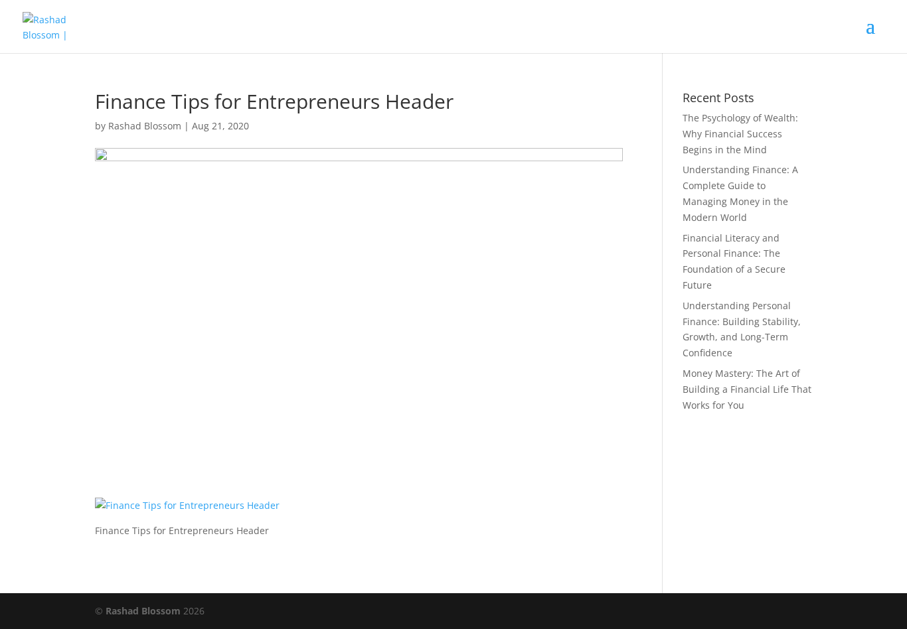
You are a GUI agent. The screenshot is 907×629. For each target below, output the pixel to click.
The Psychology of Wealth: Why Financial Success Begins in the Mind (740, 133)
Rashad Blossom (144, 125)
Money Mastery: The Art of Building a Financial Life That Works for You (747, 389)
